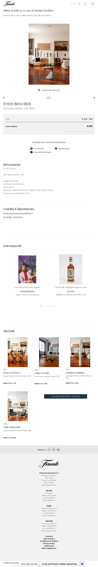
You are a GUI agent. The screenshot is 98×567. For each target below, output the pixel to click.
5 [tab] (50, 306)
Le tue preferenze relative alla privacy (59, 564)
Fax (44, 498)
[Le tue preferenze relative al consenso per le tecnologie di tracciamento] (11, 563)
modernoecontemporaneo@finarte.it (18, 213)
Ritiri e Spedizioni (49, 548)
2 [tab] (43, 306)
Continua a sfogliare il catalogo (66, 396)
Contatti (49, 536)
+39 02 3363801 (51, 495)
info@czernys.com (51, 531)
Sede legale (45, 475)
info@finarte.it (51, 500)
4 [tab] (48, 306)
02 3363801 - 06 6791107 (12, 217)
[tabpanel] (27, 276)
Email (44, 500)
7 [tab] (55, 306)
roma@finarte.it (51, 515)
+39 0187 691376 (52, 526)
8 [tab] (57, 306)
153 (36, 370)
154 (67, 369)
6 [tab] (52, 306)
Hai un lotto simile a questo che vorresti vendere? (49, 142)
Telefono (44, 495)
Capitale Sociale (46, 485)
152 (5, 369)
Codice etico (49, 546)
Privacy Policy (49, 543)
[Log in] (85, 4)
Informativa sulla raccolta (26, 564)
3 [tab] (45, 306)
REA (45, 483)
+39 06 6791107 (51, 511)
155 (5, 424)
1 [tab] (40, 306)
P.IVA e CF (45, 480)
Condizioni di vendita (49, 541)
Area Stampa (49, 538)
